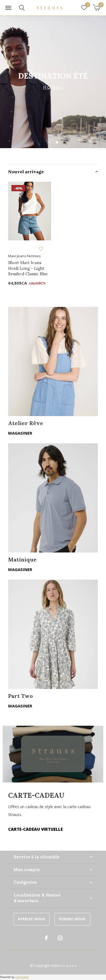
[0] (96, 8)
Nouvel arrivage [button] (26, 171)
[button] (8, 8)
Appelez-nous (31, 918)
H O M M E (53, 87)
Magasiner (20, 433)
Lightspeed (22, 977)
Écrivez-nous (72, 918)
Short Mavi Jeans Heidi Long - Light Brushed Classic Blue (28, 268)
